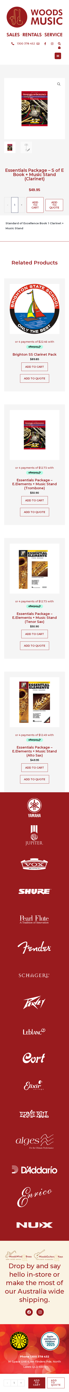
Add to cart (35, 205)
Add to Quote (54, 205)
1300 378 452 (39, 1356)
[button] (59, 84)
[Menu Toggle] (58, 56)
